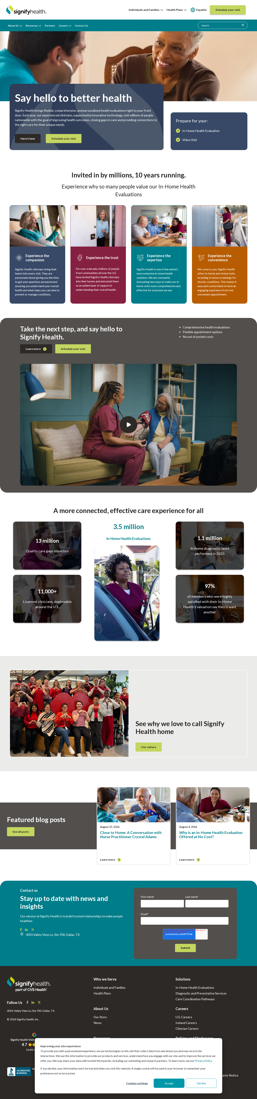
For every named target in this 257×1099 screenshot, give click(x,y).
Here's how (27, 138)
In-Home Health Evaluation (201, 131)
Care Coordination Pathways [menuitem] (195, 999)
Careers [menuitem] (63, 25)
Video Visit (189, 140)
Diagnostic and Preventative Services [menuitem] (201, 993)
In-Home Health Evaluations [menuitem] (195, 987)
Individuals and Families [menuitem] (144, 9)
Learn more (33, 348)
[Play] (128, 425)
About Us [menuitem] (13, 25)
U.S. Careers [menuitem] (184, 1017)
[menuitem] (198, 10)
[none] (146, 9)
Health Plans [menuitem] (175, 9)
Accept (169, 1083)
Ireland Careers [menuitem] (186, 1023)
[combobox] (222, 25)
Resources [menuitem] (32, 25)
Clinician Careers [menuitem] (187, 1028)
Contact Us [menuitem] (81, 25)
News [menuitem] (98, 1023)
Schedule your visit (63, 138)
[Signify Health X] (39, 1003)
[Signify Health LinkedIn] (26, 930)
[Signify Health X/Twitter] (32, 930)
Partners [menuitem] (50, 25)
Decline (201, 1083)
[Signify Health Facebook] (21, 930)
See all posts (21, 831)
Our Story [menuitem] (100, 1017)
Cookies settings (137, 1083)
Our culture (148, 747)
